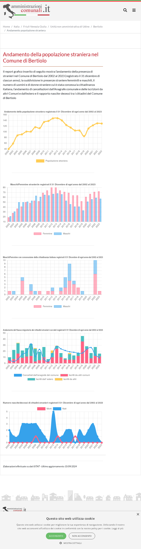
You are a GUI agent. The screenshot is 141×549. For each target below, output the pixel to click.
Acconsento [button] (56, 536)
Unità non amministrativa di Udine (69, 26)
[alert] (70, 530)
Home (6, 26)
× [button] (137, 514)
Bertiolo (98, 26)
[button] (70, 543)
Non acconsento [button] (82, 536)
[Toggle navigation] (125, 10)
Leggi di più (118, 528)
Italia (16, 26)
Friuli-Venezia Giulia (34, 26)
